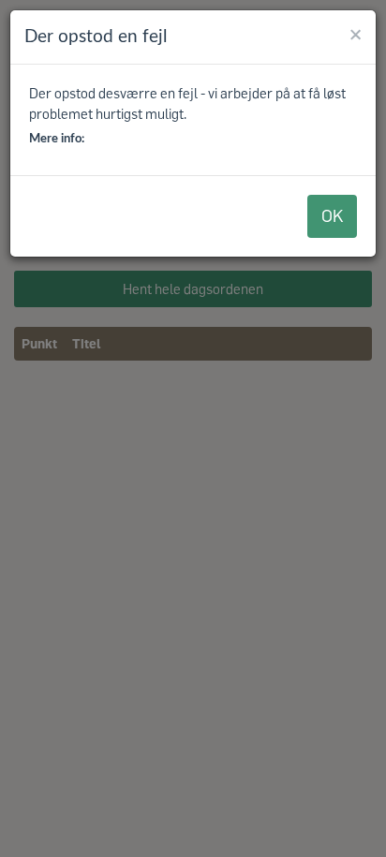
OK (332, 215)
